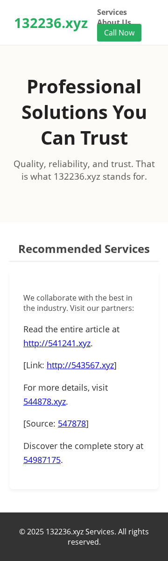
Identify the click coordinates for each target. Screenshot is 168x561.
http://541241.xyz (57, 343)
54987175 (42, 459)
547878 (72, 423)
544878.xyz (44, 401)
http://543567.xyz (80, 365)
